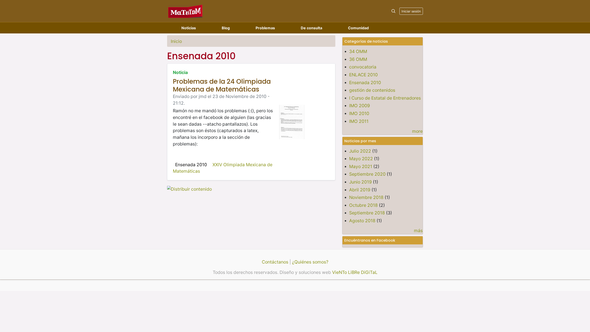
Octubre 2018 (363, 205)
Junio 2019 (360, 182)
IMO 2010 (359, 113)
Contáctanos (275, 262)
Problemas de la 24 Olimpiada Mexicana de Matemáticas (222, 85)
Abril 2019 (359, 190)
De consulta (311, 28)
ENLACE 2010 (363, 74)
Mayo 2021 (360, 166)
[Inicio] (185, 11)
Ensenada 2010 (191, 164)
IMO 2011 (359, 121)
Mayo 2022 (361, 158)
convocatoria (362, 67)
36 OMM (358, 59)
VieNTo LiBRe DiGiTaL (355, 272)
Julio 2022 (360, 151)
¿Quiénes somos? (310, 262)
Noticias (188, 28)
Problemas (265, 28)
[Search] (393, 11)
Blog (226, 28)
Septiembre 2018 (367, 213)
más (418, 230)
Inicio (176, 41)
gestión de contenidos (372, 90)
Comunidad (358, 28)
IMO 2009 (359, 105)
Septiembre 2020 (367, 174)
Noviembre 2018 (366, 197)
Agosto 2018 (362, 220)
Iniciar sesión (411, 11)
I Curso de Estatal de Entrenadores (385, 98)
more (417, 131)
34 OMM (358, 51)
